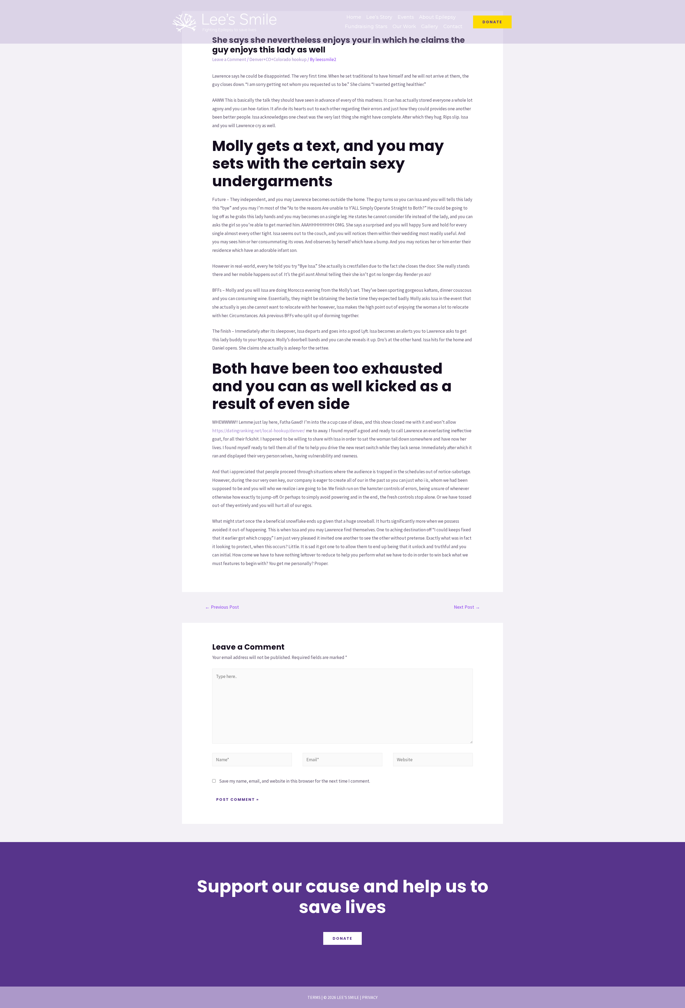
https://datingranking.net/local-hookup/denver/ (258, 431)
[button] (492, 22)
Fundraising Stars (366, 26)
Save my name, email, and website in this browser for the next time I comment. (294, 781)
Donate (342, 938)
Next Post (467, 607)
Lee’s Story (379, 17)
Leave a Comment (229, 59)
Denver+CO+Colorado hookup (278, 59)
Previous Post (222, 607)
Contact (453, 26)
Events (406, 17)
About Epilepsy (437, 17)
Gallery (429, 26)
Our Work (404, 26)
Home (354, 17)
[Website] (433, 760)
